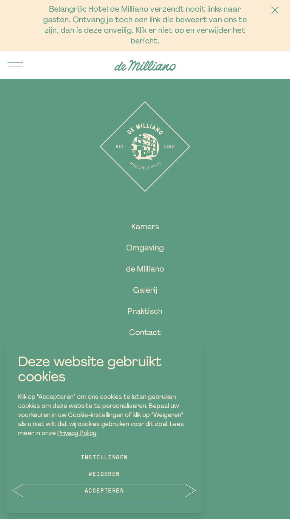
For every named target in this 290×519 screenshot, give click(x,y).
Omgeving (145, 248)
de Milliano (145, 269)
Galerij (145, 291)
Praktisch (145, 312)
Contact (145, 333)
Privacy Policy (76, 434)
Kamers (145, 227)
